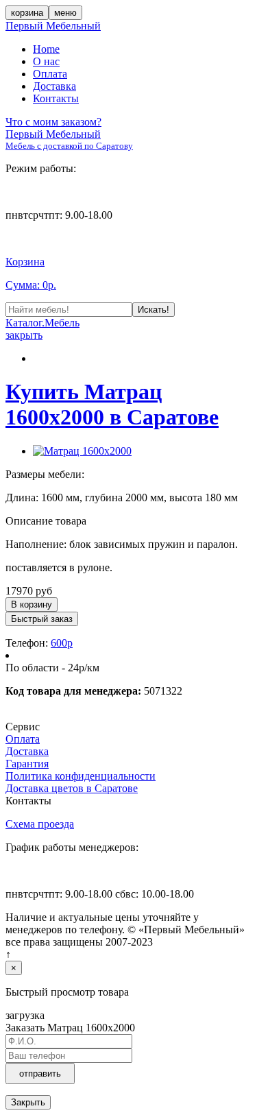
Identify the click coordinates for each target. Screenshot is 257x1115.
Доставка (54, 86)
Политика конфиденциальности (80, 776)
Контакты (56, 98)
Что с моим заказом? (53, 122)
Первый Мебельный (53, 26)
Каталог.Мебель (42, 322)
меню (65, 13)
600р (62, 643)
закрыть (23, 335)
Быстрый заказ (42, 619)
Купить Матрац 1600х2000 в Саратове (112, 404)
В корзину (31, 604)
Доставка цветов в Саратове (71, 788)
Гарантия (27, 763)
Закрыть (28, 1102)
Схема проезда (39, 824)
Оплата (50, 74)
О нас (46, 61)
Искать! (153, 309)
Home (46, 49)
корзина (27, 13)
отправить (40, 1073)
